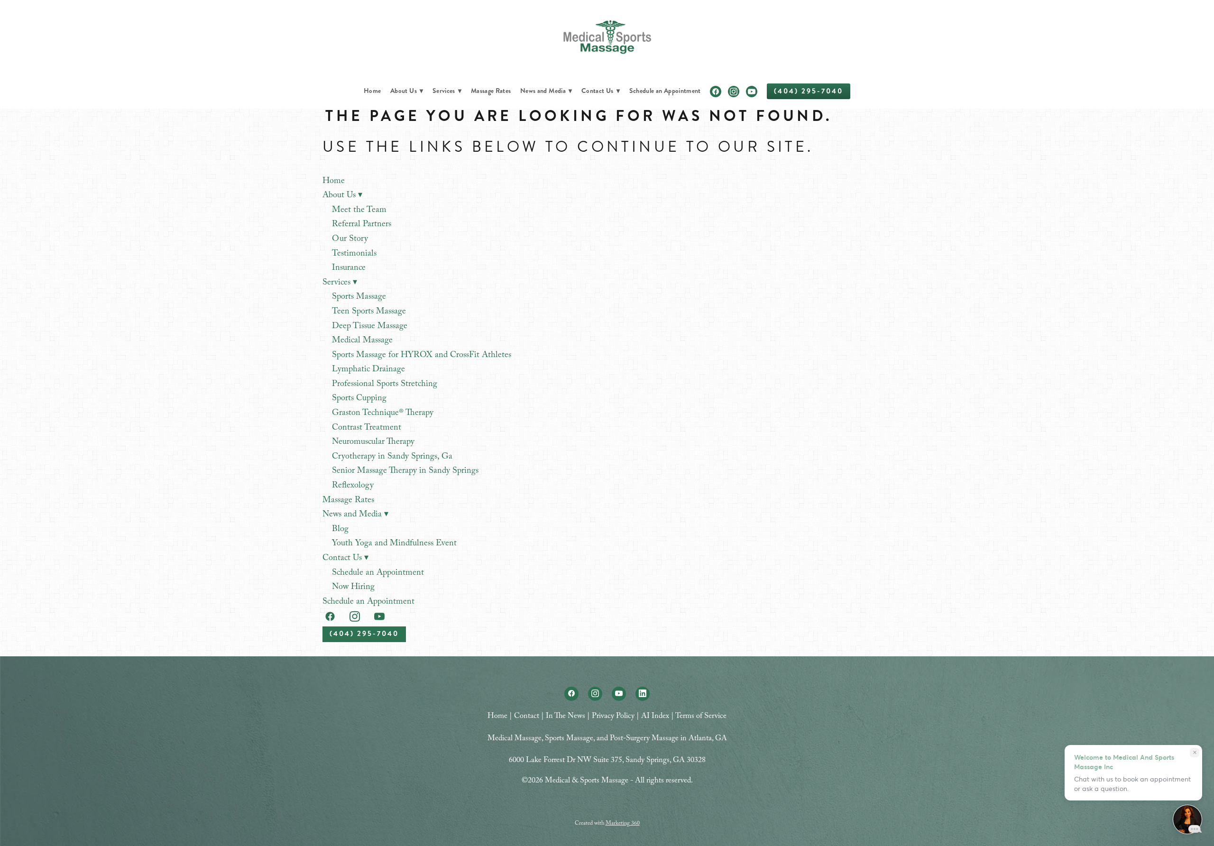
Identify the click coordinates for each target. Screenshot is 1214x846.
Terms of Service (701, 716)
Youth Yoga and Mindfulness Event (394, 544)
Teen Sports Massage (369, 312)
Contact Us (600, 90)
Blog (340, 530)
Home (372, 90)
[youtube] (751, 91)
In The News (565, 716)
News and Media (546, 90)
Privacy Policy (613, 716)
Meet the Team (359, 210)
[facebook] (715, 91)
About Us (406, 90)
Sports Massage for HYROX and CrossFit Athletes (421, 356)
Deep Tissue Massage (369, 327)
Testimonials (354, 254)
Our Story (350, 239)
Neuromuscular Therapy (373, 442)
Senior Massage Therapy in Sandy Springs (405, 471)
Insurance (349, 268)
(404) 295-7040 (808, 91)
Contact (526, 716)
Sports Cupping (359, 399)
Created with (607, 823)
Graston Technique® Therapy (382, 413)
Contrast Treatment (366, 428)
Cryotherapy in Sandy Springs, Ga (392, 457)
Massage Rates (491, 90)
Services (446, 90)
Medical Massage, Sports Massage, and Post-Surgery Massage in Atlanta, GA (607, 739)
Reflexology (353, 486)
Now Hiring (353, 587)
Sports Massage (359, 297)
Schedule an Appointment (665, 90)
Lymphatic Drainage (368, 370)
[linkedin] (642, 694)
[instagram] (733, 91)
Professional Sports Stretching (384, 384)
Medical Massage (362, 341)
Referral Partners (361, 225)
